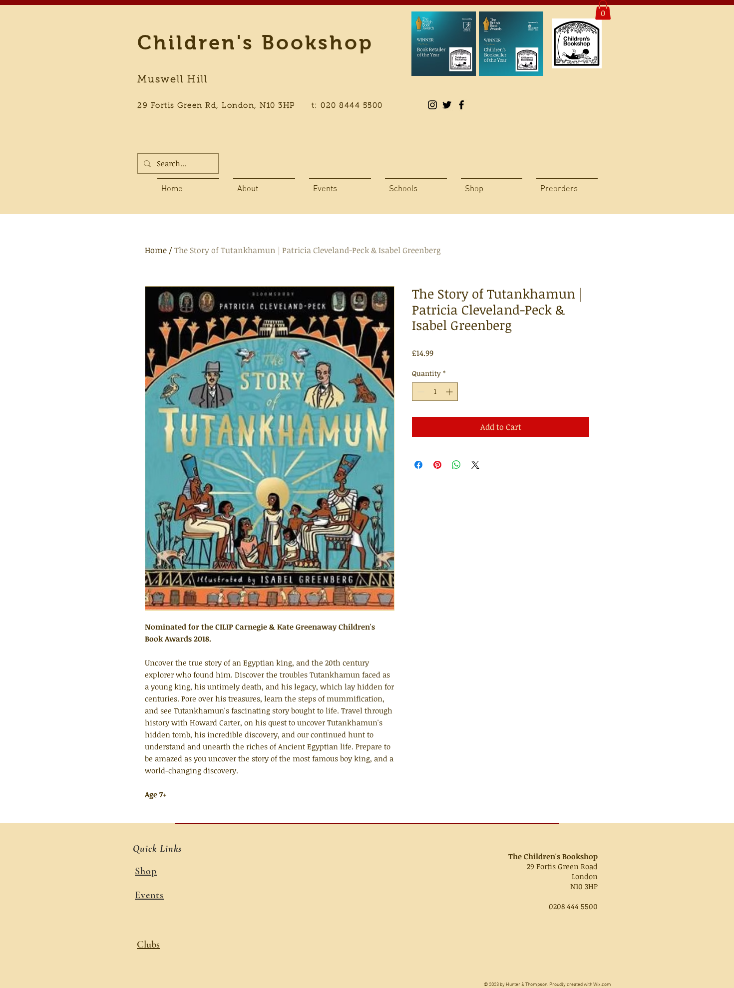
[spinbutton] (435, 391)
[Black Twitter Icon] (447, 105)
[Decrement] (419, 391)
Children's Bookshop (255, 42)
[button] (603, 9)
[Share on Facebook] (418, 465)
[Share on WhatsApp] (456, 465)
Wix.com (602, 985)
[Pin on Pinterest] (437, 465)
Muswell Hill (172, 80)
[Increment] (450, 391)
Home (156, 250)
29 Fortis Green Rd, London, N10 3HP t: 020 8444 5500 (265, 106)
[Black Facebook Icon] (461, 105)
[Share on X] (475, 465)
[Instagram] (432, 105)
